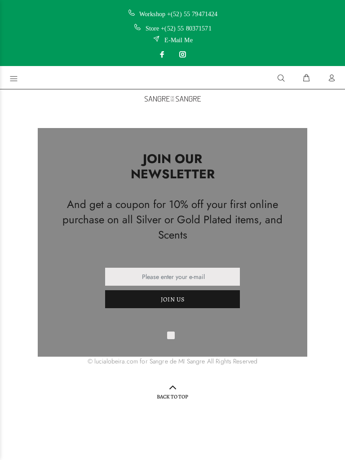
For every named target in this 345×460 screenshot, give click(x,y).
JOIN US (173, 299)
